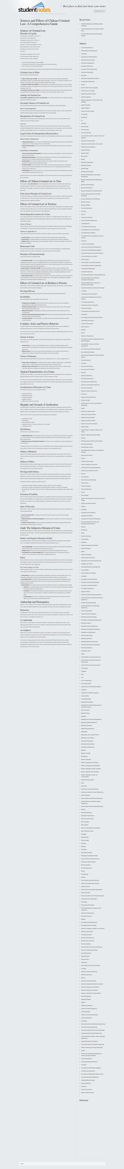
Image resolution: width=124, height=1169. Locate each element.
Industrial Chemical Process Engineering (91, 594)
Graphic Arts (84, 530)
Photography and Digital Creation (89, 855)
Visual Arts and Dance (86, 1089)
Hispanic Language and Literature (89, 545)
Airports (83, 84)
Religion (83, 919)
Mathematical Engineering (87, 728)
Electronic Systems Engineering (89, 391)
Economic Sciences (86, 360)
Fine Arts (83, 473)
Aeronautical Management (87, 63)
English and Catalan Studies (88, 411)
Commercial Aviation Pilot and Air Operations (92, 253)
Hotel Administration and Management (90, 567)
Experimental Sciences (87, 455)
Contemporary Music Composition (89, 305)
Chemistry (83, 211)
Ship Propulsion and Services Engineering (91, 947)
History (83, 551)
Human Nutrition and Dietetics (88, 573)
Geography (84, 509)
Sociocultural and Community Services (90, 965)
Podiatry (83, 877)
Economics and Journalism (87, 369)
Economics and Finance (87, 366)
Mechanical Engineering (87, 741)
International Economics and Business (90, 644)
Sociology (83, 968)
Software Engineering (86, 974)
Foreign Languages (86, 486)
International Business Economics (89, 641)
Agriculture (84, 75)
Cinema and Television (87, 217)
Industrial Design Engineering (88, 602)
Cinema (83, 214)
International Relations (86, 647)
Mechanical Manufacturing (87, 744)
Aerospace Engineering (87, 66)
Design (83, 333)
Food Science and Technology (88, 480)
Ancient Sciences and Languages (89, 87)
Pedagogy (83, 834)
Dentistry (83, 329)
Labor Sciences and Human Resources (91, 665)
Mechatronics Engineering (87, 747)
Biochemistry (84, 156)
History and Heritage (86, 554)
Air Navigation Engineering (87, 81)
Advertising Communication (88, 60)
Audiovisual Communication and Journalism (92, 144)
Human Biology (85, 570)
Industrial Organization (86, 610)
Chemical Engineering (86, 208)
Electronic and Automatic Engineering (90, 384)
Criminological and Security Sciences (90, 311)
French (83, 492)
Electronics (84, 394)
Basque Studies (85, 153)
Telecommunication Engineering (89, 1027)
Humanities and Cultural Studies (89, 579)
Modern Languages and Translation (90, 771)
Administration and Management (89, 50)
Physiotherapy (84, 874)
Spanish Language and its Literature (90, 987)
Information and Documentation (89, 617)
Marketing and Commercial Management (91, 719)
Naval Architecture (85, 795)
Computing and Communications (89, 294)
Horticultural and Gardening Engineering (91, 560)
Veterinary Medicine (86, 1083)
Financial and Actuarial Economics (89, 470)
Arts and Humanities (86, 132)
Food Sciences (85, 483)
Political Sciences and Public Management (91, 889)
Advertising (84, 53)
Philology (83, 846)
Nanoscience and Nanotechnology (89, 789)
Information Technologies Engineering (90, 629)
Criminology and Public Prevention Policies (91, 317)
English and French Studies (88, 417)
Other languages (85, 821)
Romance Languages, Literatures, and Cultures (93, 928)
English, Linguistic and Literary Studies (90, 435)
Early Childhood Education (87, 352)
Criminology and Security (87, 320)
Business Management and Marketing (90, 199)
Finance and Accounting (87, 461)
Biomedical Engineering (87, 162)
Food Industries (85, 476)
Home (22, 13)
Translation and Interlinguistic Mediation (91, 1068)
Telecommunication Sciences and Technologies (93, 1030)
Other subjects (84, 825)
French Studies (85, 495)
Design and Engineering (87, 336)
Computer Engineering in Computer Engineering (93, 274)
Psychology (84, 902)
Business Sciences (86, 202)
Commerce (84, 241)
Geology (83, 527)
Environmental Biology (86, 444)
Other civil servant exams (87, 818)
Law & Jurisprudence (29, 13)
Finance (83, 458)
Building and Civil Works (87, 171)
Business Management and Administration (91, 191)
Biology (83, 159)
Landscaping (84, 668)
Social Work (84, 962)
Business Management (87, 187)
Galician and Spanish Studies (88, 503)
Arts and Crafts (84, 126)
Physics (83, 871)
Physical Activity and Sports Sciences (90, 858)
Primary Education (85, 892)
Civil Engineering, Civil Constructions (90, 229)
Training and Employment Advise (89, 1061)
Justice (83, 654)
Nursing (83, 809)
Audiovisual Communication (88, 140)
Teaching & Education (86, 1018)
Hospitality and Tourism (87, 564)
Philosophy (84, 849)
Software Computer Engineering (89, 971)
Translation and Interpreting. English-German (92, 1074)
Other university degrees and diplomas (90, 828)
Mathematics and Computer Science (90, 734)
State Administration (86, 999)
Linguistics (83, 689)
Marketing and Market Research (89, 722)
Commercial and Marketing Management (91, 250)
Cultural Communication (87, 323)
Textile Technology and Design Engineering (92, 1047)
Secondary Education (86, 934)
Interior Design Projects (87, 635)
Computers (84, 291)
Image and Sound (85, 591)
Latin (82, 674)
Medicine (83, 750)
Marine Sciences (85, 710)
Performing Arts (85, 837)
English (83, 408)
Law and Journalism (86, 683)
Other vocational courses (87, 831)
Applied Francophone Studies (88, 94)
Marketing (83, 716)
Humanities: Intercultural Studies (89, 585)
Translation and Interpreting (88, 1071)
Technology (84, 1021)
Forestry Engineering (86, 489)
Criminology (84, 314)
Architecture (84, 117)
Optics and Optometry (86, 812)
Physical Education (86, 865)
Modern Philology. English (87, 780)
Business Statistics (85, 205)
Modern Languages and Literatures (90, 762)
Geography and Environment (88, 512)
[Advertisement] (57, 48)
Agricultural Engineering (87, 72)
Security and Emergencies (87, 937)
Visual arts (83, 1086)
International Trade (86, 651)
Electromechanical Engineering (89, 381)
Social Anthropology (86, 953)
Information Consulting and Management (91, 620)
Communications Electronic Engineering (91, 265)
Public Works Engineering (87, 913)
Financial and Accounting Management (90, 467)
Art (82, 120)
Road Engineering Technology (88, 925)
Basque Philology (85, 150)
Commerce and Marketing (87, 244)
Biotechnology (84, 168)
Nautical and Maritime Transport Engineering (92, 792)
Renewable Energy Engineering (89, 922)
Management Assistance (87, 702)
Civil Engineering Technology (88, 226)
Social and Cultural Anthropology (89, 950)
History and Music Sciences (88, 557)
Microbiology (84, 756)
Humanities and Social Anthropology (90, 582)
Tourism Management (86, 1058)
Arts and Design (85, 129)
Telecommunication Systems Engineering (91, 1033)
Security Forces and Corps (87, 940)
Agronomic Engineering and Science (90, 78)
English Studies (85, 426)
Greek (82, 533)
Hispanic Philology (85, 548)
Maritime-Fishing (85, 713)
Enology (83, 438)
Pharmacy (83, 843)
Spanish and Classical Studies (88, 981)
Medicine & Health (85, 753)
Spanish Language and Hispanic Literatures (92, 984)
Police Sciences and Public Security (90, 880)
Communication (85, 259)
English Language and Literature (89, 423)
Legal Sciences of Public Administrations (91, 686)
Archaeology (84, 114)
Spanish (83, 977)
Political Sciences (85, 886)
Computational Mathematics (88, 268)
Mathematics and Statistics (87, 738)
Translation (84, 1064)
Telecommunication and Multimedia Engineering (93, 1024)
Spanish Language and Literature (89, 990)
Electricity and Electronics (87, 378)
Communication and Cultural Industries (90, 262)
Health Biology (84, 539)
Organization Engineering (87, 815)
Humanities (84, 576)
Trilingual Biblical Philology (88, 1080)
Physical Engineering (86, 868)
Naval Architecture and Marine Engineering (91, 798)
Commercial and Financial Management (91, 247)
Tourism (83, 1050)
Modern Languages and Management (90, 765)
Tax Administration (85, 1011)
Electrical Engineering (86, 375)
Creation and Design (86, 308)
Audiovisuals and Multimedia (88, 147)
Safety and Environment (87, 931)
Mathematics (84, 731)
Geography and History (87, 515)
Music (82, 783)
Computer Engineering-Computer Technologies (93, 288)
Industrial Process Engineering (88, 614)
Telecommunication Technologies (89, 1041)
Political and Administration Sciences (90, 883)
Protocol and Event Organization (89, 899)
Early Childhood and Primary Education (91, 349)
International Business (86, 638)
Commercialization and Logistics (89, 256)
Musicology (84, 786)
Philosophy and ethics (86, 852)
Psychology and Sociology (87, 905)
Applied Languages (86, 97)
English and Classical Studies (88, 414)
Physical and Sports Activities (88, 862)
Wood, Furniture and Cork (87, 1092)
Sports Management (86, 996)
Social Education (85, 956)
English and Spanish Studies (88, 420)
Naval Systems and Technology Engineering (92, 806)
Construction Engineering (87, 302)
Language (83, 671)
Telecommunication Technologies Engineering (92, 1044)
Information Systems (86, 623)
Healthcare (84, 542)
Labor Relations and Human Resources (91, 657)
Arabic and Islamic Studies (87, 111)
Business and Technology (87, 184)
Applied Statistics (85, 108)
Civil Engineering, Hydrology (88, 232)
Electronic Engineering (86, 388)
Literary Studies (85, 696)
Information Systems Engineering (89, 626)
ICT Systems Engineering (87, 588)
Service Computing (86, 944)
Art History (83, 123)
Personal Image (85, 840)
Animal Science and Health (88, 90)
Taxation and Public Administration (89, 1014)
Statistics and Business (87, 1005)
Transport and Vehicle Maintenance (90, 1077)
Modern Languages (86, 759)
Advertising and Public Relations (89, 57)
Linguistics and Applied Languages (89, 692)
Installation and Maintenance (88, 632)
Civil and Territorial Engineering (89, 220)
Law (82, 677)
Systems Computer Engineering (89, 1008)
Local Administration (86, 699)
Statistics (83, 1002)
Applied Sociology (85, 105)
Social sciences (85, 959)
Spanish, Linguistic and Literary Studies (91, 993)
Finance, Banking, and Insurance (89, 464)
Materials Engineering (86, 725)
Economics (84, 363)
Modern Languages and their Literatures (91, 768)
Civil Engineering (85, 223)
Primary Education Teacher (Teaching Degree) (92, 895)
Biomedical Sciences (86, 165)
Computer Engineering (86, 271)
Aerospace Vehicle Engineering (89, 69)
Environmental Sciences (87, 447)
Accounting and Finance (87, 47)
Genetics (83, 506)
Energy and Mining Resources (88, 397)
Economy (83, 372)
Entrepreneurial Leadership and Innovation (91, 441)
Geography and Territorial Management (91, 518)
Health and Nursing (86, 536)
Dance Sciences (85, 326)
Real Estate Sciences (86, 916)
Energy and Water (85, 400)
